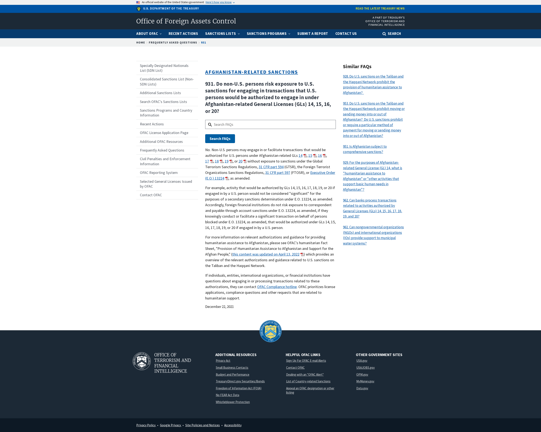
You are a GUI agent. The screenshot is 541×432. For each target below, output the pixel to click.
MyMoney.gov (365, 381)
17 (207, 161)
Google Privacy (171, 425)
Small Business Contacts (232, 368)
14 (300, 155)
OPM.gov (362, 374)
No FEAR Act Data (227, 395)
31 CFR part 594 (271, 166)
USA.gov (361, 361)
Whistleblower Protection (233, 402)
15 (310, 155)
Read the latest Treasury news (380, 8)
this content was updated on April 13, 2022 (265, 254)
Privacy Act (223, 361)
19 (226, 161)
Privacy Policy (146, 425)
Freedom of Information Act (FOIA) (238, 388)
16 (320, 155)
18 (217, 161)
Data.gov (362, 388)
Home (140, 42)
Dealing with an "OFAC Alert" (305, 374)
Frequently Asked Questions (173, 42)
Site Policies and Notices (202, 425)
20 (240, 161)
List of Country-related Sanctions (308, 381)
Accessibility (233, 425)
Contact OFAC (295, 368)
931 (203, 42)
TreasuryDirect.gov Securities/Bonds (240, 381)
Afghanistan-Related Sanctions (251, 72)
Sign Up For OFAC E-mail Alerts (306, 361)
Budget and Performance (232, 374)
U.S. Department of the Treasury (171, 8)
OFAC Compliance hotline (277, 286)
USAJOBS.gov (365, 368)
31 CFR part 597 (277, 172)
